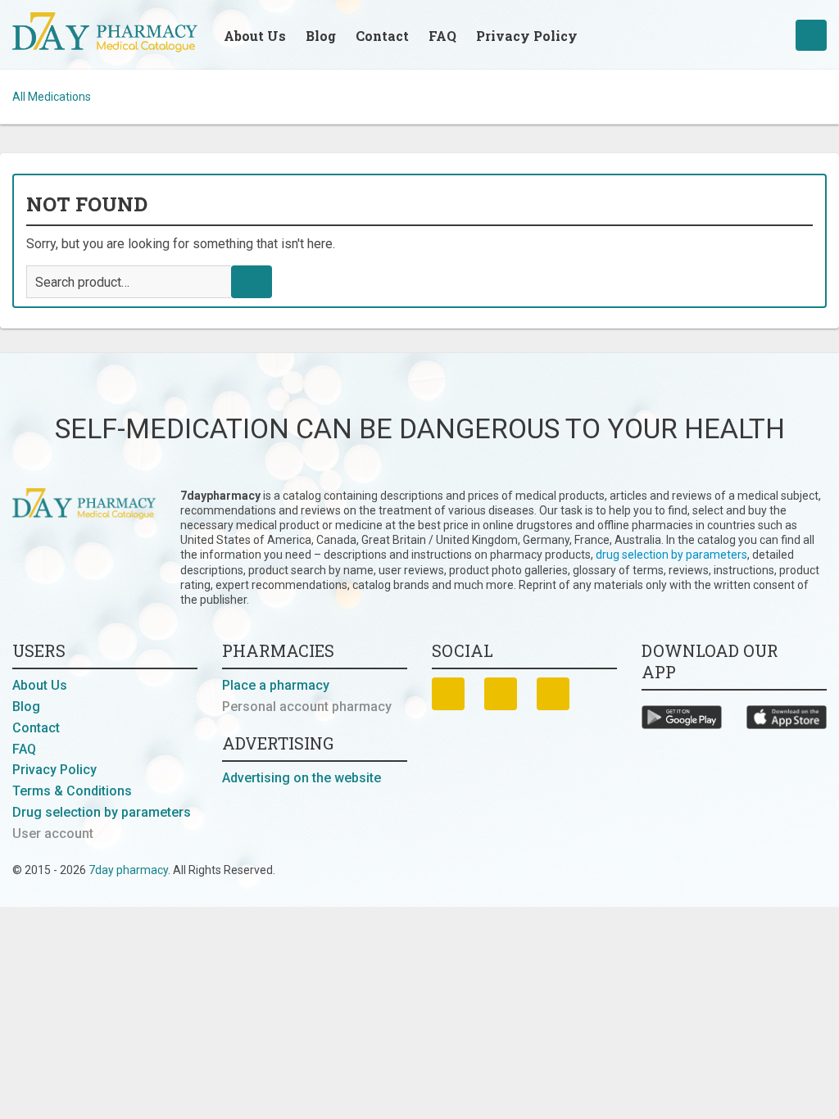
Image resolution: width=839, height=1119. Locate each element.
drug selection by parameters (671, 554)
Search (251, 281)
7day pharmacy (128, 870)
